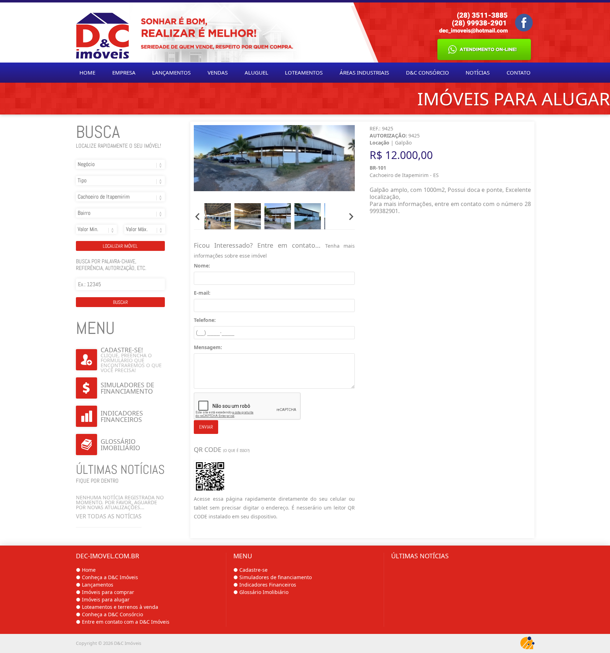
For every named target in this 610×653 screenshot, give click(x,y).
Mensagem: (208, 347)
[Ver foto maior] (274, 159)
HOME (87, 72)
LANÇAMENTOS (171, 72)
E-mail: (202, 292)
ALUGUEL (256, 72)
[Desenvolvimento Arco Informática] (527, 643)
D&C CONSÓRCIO (427, 72)
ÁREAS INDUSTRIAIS (364, 72)
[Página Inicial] (102, 32)
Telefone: (205, 320)
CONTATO (519, 72)
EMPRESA (124, 72)
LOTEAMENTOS (304, 72)
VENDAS (218, 72)
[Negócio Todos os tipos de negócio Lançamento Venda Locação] (120, 168)
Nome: (202, 265)
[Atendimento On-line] (484, 49)
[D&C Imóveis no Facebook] (523, 22)
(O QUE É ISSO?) (236, 450)
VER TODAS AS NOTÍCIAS (109, 516)
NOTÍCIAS (478, 72)
